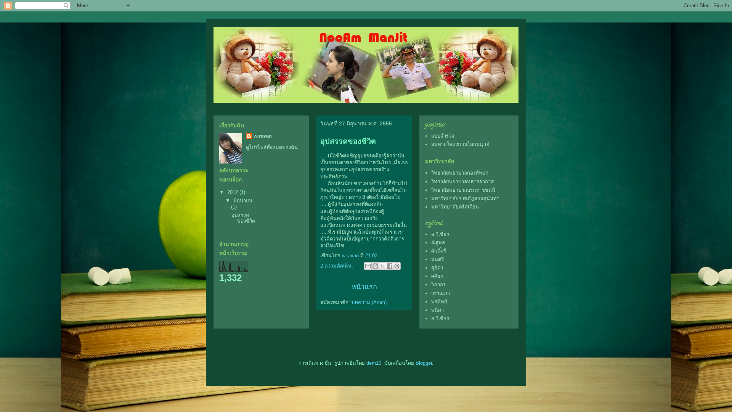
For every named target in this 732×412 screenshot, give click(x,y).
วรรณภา (440, 293)
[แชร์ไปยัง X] (382, 266)
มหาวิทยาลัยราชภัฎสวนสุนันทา (465, 198)
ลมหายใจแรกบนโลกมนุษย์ (460, 144)
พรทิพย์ (439, 302)
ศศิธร (437, 276)
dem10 (373, 363)
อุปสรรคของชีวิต (348, 141)
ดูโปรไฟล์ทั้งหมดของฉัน (272, 147)
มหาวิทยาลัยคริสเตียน (455, 207)
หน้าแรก (364, 287)
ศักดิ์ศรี (438, 251)
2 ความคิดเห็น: (337, 266)
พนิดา (437, 310)
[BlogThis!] (375, 266)
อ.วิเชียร (440, 234)
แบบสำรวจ (442, 136)
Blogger (424, 363)
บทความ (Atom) (369, 302)
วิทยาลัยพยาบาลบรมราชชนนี (463, 190)
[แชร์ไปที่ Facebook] (389, 266)
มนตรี (437, 259)
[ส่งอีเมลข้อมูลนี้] (368, 266)
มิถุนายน (242, 201)
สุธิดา (437, 268)
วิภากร (438, 284)
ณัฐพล (438, 242)
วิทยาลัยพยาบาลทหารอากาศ (462, 181)
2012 (233, 192)
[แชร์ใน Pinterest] (397, 266)
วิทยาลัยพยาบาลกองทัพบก (459, 173)
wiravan (263, 136)
